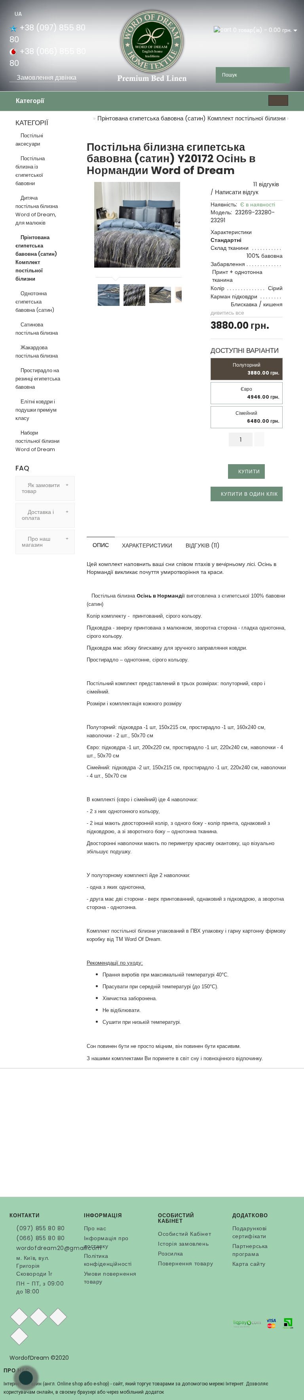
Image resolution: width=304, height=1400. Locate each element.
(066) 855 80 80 (40, 1238)
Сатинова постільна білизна (36, 329)
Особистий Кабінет (184, 1234)
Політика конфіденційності (108, 1260)
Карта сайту (249, 1264)
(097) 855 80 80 (40, 1228)
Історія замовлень (183, 1244)
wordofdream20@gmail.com (44, 1248)
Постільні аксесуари (29, 140)
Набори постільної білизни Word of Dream (37, 441)
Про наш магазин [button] (36, 542)
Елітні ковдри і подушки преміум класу (36, 410)
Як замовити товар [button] (41, 488)
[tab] (45, 488)
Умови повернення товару (110, 1278)
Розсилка (170, 1254)
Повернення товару (185, 1263)
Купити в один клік (248, 494)
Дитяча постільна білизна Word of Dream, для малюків (36, 210)
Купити (248, 471)
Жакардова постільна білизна (36, 352)
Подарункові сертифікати (249, 1232)
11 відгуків (264, 184)
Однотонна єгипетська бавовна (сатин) (34, 302)
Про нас (95, 1228)
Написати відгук (236, 192)
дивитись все (227, 313)
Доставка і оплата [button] (38, 515)
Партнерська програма (250, 1250)
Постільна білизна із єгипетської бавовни (30, 171)
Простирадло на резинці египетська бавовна (37, 379)
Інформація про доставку (106, 1242)
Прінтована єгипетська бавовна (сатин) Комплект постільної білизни (36, 258)
